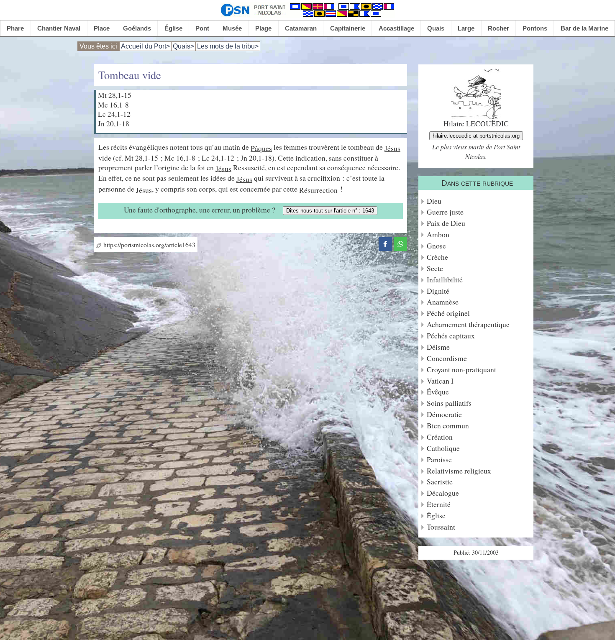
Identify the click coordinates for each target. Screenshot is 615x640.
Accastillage (396, 28)
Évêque (438, 392)
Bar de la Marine (584, 28)
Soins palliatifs (449, 403)
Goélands (137, 28)
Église (173, 28)
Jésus (392, 148)
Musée (232, 28)
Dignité (438, 291)
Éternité (439, 504)
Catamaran (301, 28)
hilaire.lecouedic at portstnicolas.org (476, 136)
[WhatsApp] (400, 243)
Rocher (498, 28)
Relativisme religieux (459, 471)
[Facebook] (385, 243)
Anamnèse (443, 302)
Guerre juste (445, 212)
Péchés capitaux (451, 335)
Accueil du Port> (145, 46)
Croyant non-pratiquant (461, 369)
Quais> (183, 46)
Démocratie (444, 414)
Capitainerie (347, 28)
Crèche (437, 257)
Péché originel (448, 313)
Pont (202, 28)
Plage (263, 28)
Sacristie (440, 481)
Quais (435, 28)
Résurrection (318, 189)
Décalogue (443, 493)
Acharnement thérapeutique (468, 324)
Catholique (443, 448)
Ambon (438, 234)
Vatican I (440, 381)
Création (440, 437)
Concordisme (447, 358)
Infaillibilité (445, 279)
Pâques (261, 148)
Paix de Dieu (446, 223)
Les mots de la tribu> (228, 46)
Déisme (438, 347)
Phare (15, 28)
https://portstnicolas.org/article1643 (148, 244)
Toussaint (441, 527)
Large (466, 28)
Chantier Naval (58, 28)
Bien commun (448, 425)
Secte (435, 268)
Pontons (535, 28)
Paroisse (439, 459)
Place (102, 28)
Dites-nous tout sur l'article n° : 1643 (330, 210)
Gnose (436, 246)
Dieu (434, 201)
